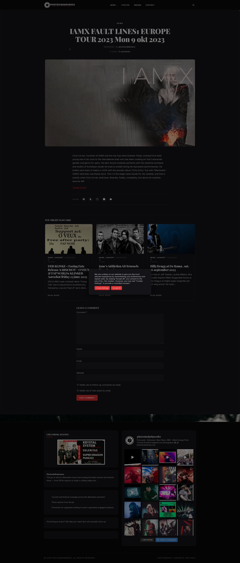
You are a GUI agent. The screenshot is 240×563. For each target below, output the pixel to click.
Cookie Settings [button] (102, 288)
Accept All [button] (116, 288)
